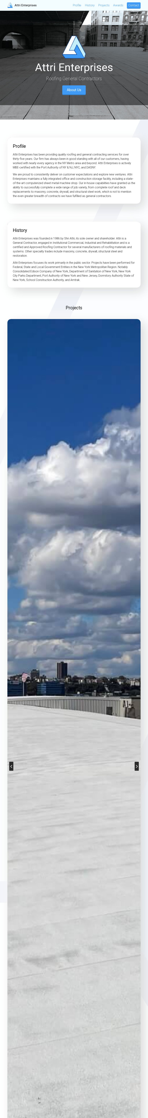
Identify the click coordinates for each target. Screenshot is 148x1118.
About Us (74, 90)
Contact (133, 5)
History (90, 5)
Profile (77, 5)
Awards (118, 5)
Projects (104, 5)
